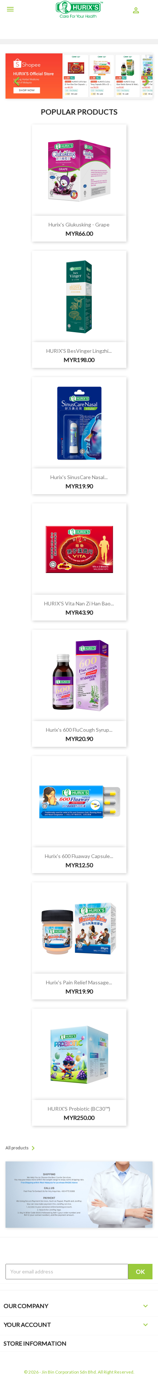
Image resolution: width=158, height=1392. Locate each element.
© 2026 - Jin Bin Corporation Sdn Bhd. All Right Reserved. (79, 1372)
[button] (17, 76)
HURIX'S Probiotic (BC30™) (79, 1108)
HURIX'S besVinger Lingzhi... (79, 351)
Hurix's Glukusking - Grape (79, 224)
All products (21, 1148)
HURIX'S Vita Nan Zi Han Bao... (79, 603)
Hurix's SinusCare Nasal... (79, 477)
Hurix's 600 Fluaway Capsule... (79, 856)
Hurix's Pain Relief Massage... (79, 982)
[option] (79, 76)
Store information (35, 1343)
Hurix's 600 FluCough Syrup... (79, 730)
